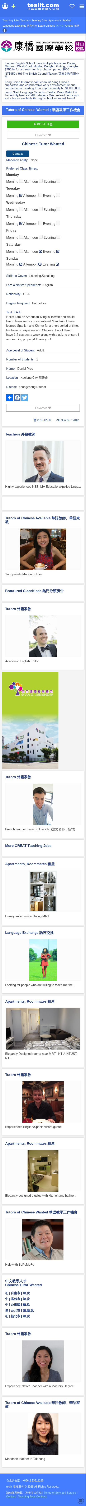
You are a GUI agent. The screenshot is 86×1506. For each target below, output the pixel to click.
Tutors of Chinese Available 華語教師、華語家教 (42, 520)
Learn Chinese (46, 25)
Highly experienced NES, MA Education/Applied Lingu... (43, 486)
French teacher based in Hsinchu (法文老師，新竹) (40, 829)
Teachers (25, 20)
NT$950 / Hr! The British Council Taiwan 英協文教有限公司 (42, 75)
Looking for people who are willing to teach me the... (40, 985)
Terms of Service (54, 1492)
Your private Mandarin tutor (23, 574)
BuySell (66, 20)
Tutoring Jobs (39, 20)
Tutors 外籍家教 (18, 609)
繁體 (76, 25)
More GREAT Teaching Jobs (28, 846)
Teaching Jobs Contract (32, 1496)
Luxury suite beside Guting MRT (27, 916)
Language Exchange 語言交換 (20, 25)
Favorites (41, 135)
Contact (11, 1496)
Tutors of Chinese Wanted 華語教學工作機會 (41, 1212)
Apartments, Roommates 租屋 (30, 864)
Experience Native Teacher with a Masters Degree (39, 1386)
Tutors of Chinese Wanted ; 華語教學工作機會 (43, 109)
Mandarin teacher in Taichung (25, 1459)
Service (71, 1492)
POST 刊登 (44, 124)
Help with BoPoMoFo (19, 1264)
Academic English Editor (22, 661)
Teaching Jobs (11, 20)
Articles (69, 25)
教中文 (60, 25)
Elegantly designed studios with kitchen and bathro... (40, 1195)
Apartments (54, 20)
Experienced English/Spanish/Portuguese (33, 1127)
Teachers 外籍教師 (20, 434)
